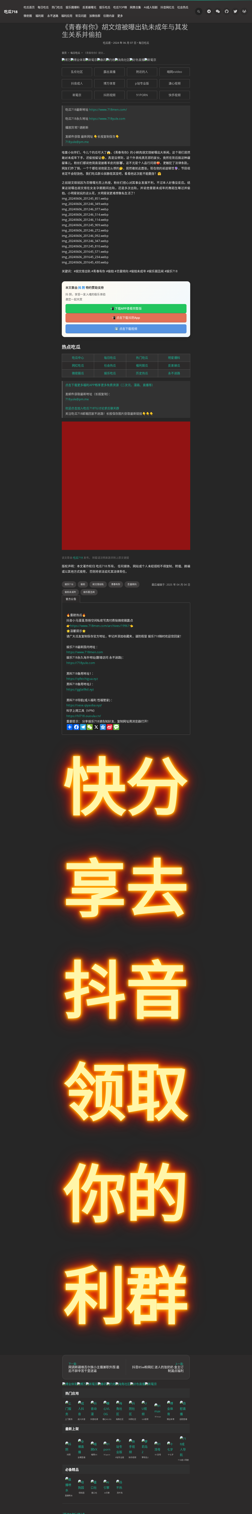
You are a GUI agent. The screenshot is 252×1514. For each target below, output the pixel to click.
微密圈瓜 (78, 373)
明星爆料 (174, 358)
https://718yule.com (80, 663)
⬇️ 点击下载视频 (126, 329)
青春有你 (115, 584)
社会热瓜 (182, 7)
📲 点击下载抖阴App (126, 318)
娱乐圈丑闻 (89, 592)
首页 (64, 52)
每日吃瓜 (43, 7)
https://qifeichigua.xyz (82, 679)
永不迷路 (52, 16)
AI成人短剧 (151, 7)
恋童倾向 (132, 584)
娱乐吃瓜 (104, 7)
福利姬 (39, 16)
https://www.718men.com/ (108, 110)
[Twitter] (235, 11)
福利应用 (66, 16)
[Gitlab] (244, 11)
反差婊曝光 (89, 7)
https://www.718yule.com (107, 119)
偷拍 (83, 584)
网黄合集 (135, 7)
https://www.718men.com (84, 652)
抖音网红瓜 (167, 7)
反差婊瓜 (174, 365)
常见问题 (80, 16)
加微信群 (94, 16)
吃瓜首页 (29, 7)
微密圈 (28, 16)
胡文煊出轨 (98, 584)
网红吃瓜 (78, 365)
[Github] (226, 11)
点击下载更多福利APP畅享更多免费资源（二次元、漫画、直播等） (110, 385)
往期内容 (108, 16)
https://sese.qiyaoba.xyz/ (84, 705)
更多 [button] (120, 16)
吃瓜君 (107, 42)
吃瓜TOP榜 (120, 7)
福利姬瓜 (142, 365)
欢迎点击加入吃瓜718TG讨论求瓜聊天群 (92, 408)
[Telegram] (209, 11)
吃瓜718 (11, 11)
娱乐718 (69, 584)
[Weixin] (217, 11)
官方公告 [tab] (71, 599)
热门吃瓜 (57, 7)
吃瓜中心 (78, 358)
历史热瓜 (142, 373)
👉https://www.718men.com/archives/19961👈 (99, 626)
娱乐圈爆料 (73, 7)
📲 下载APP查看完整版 (126, 308)
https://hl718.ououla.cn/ (83, 716)
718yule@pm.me (77, 142)
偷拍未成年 (70, 592)
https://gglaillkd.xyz (80, 689)
